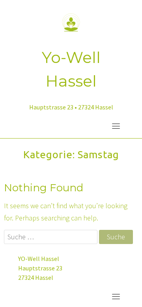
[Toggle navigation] (116, 126)
